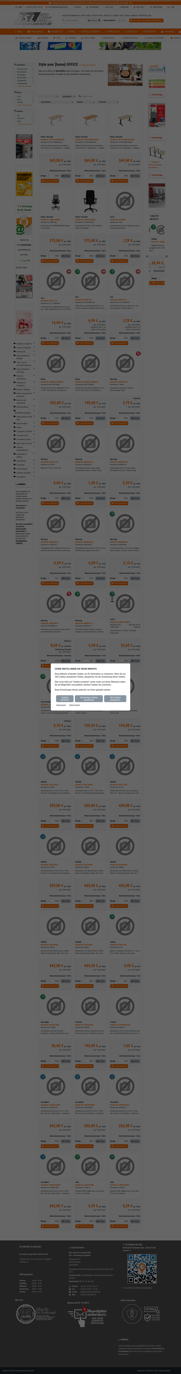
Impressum (61, 705)
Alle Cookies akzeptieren (115, 698)
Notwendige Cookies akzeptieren (89, 698)
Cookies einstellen (65, 698)
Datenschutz (74, 705)
